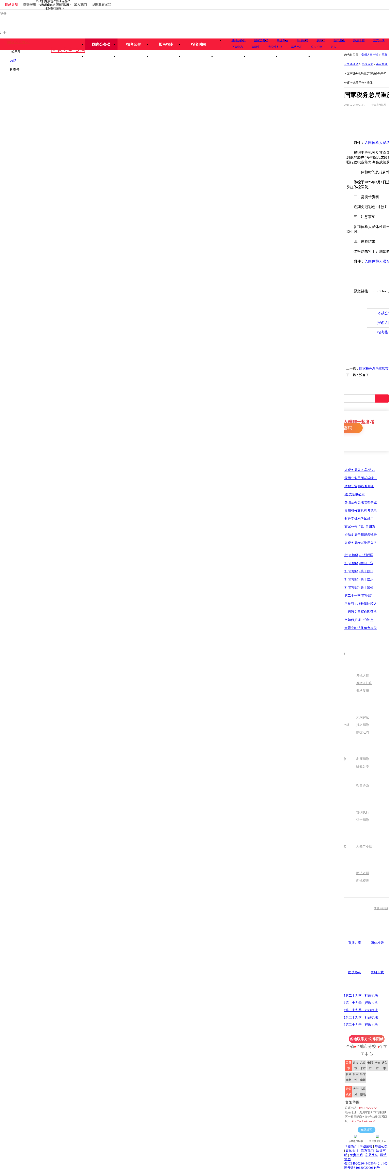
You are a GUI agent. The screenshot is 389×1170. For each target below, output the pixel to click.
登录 (3, 14)
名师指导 (362, 759)
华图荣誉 (365, 1146)
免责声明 (356, 1155)
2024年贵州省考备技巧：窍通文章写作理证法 (344, 611)
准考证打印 (364, 683)
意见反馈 (371, 1155)
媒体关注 (352, 1150)
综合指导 (362, 820)
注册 (3, 32)
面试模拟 (362, 880)
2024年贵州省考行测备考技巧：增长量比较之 (344, 603)
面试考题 (362, 873)
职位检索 (377, 943)
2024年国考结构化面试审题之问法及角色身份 (344, 628)
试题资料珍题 (366, 117)
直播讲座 (354, 943)
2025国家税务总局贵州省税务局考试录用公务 (344, 543)
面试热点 (354, 972)
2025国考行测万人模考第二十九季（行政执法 (345, 995)
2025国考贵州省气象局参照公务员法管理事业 (344, 502)
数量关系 (362, 785)
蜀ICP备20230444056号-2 (361, 1163)
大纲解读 (362, 717)
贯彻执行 (362, 812)
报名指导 (362, 725)
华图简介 (350, 1146)
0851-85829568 (18, 42)
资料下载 (377, 972)
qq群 (13, 60)
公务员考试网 (378, 104)
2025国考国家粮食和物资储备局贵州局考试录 (344, 534)
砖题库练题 (381, 908)
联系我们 (367, 1150)
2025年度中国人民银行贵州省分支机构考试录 (344, 510)
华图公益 (381, 1146)
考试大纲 (362, 675)
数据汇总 (362, 732)
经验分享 (362, 766)
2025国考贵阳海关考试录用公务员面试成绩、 (344, 478)
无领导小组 (364, 846)
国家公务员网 (68, 50)
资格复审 (362, 690)
